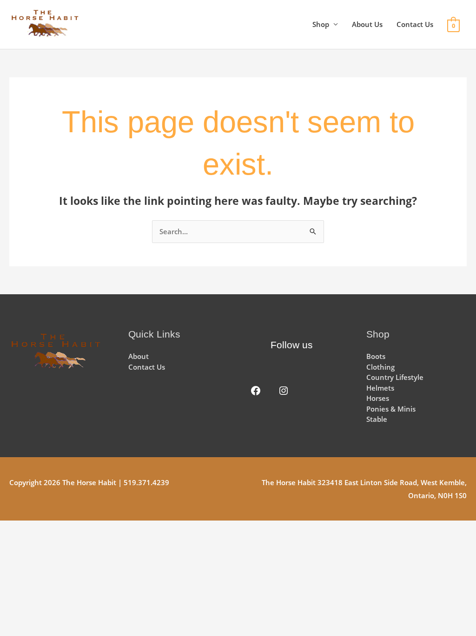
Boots (375, 356)
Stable (376, 419)
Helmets (380, 387)
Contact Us (415, 24)
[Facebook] (255, 390)
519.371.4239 (146, 482)
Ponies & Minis (391, 408)
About (138, 356)
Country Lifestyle (394, 377)
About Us (367, 24)
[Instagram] (283, 390)
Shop (320, 24)
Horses (377, 398)
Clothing (380, 367)
